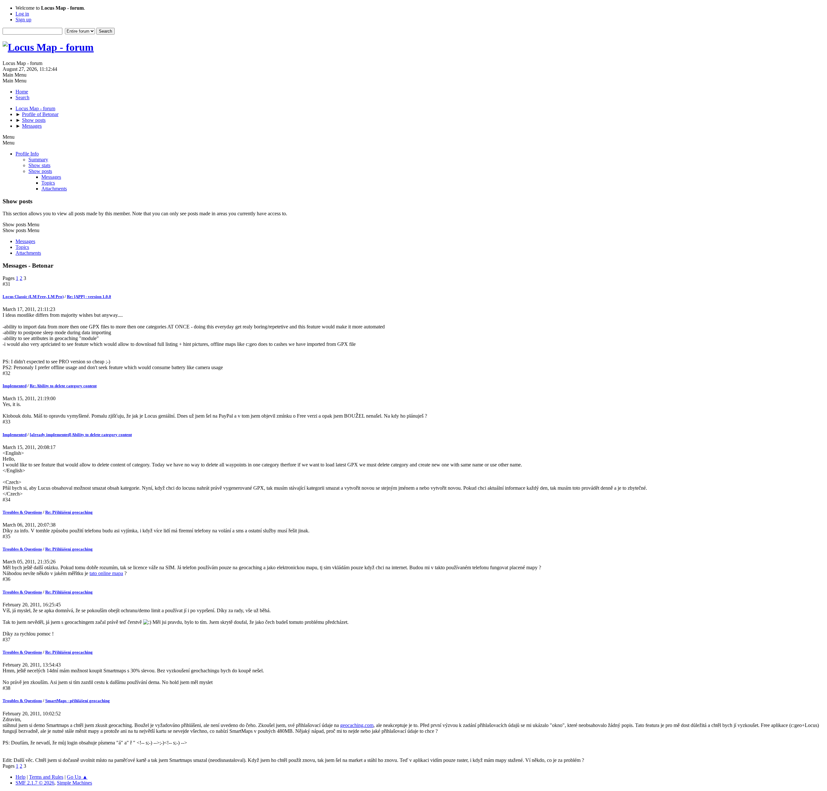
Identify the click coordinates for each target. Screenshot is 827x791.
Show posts (40, 171)
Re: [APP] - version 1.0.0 (89, 296)
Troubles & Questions (22, 512)
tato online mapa (106, 573)
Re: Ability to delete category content (63, 385)
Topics (48, 183)
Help (21, 777)
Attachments (54, 188)
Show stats (39, 165)
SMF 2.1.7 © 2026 (35, 783)
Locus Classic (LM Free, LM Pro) (33, 296)
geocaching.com (356, 725)
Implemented (14, 385)
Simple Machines (74, 783)
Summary (38, 159)
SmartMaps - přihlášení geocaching (77, 700)
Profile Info (27, 153)
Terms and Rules (46, 777)
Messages (51, 177)
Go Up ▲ (77, 777)
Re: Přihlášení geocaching (69, 512)
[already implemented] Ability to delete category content (81, 434)
